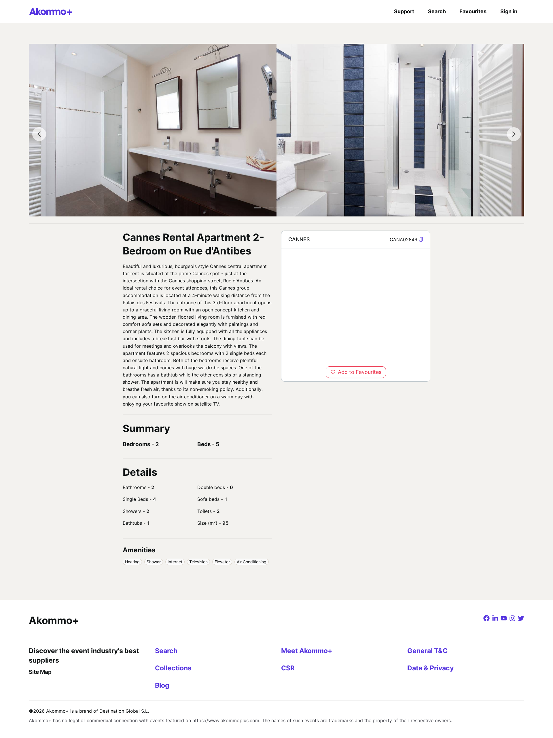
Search (437, 11)
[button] (420, 239)
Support (404, 11)
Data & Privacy (430, 668)
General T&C (427, 651)
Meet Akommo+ (306, 651)
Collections (173, 668)
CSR (288, 668)
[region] (355, 305)
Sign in (508, 11)
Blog (162, 685)
